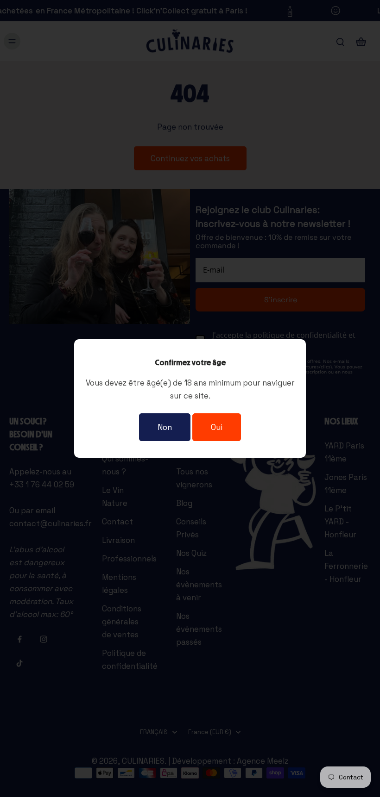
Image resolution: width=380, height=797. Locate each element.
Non (165, 427)
